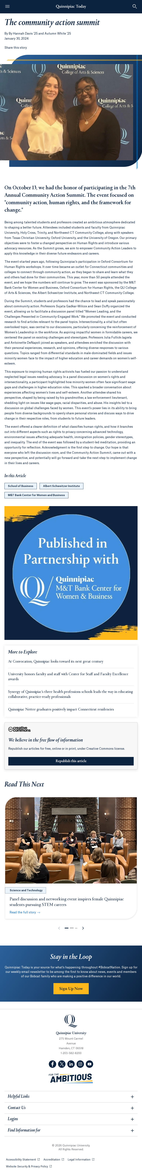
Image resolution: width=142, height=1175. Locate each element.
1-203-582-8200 (71, 1053)
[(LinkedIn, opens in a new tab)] (71, 1064)
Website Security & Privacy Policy (29, 1166)
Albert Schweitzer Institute (61, 486)
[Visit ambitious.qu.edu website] (71, 1078)
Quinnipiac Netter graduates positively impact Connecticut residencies (61, 710)
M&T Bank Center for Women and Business (36, 495)
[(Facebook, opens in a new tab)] (52, 1064)
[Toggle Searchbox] (134, 6)
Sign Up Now (71, 989)
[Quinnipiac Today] (71, 6)
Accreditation (53, 1159)
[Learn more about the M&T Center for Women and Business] (71, 573)
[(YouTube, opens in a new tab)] (89, 1064)
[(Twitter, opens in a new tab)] (61, 1064)
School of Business (20, 486)
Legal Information (81, 1159)
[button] (83, 928)
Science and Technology (26, 890)
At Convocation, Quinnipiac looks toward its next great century (55, 662)
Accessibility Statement (23, 1159)
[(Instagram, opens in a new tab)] (80, 1064)
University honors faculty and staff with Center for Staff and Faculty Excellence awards (68, 676)
